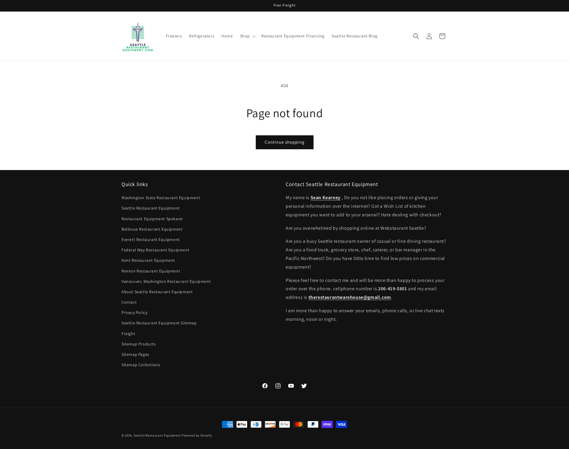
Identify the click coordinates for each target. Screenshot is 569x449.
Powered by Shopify (197, 435)
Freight (128, 333)
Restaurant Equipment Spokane (152, 218)
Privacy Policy (134, 312)
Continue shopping (285, 142)
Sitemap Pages (135, 354)
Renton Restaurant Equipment (151, 271)
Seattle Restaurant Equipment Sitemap (159, 323)
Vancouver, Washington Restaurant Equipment (166, 281)
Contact (129, 302)
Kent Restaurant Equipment (148, 260)
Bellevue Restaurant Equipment (152, 229)
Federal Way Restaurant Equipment (155, 250)
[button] (247, 36)
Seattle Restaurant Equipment (151, 208)
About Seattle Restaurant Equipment (157, 291)
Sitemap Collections (141, 364)
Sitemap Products (139, 344)
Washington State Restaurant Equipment (161, 197)
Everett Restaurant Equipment (151, 239)
